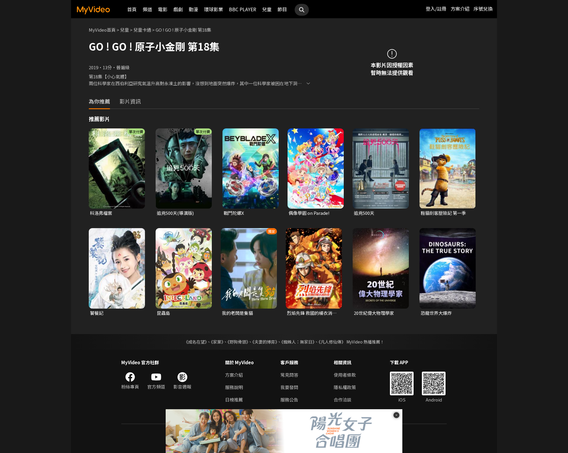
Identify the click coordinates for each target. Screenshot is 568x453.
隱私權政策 (345, 387)
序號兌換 (483, 8)
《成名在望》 (195, 342)
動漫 (193, 9)
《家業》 (217, 342)
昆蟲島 (163, 313)
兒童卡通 (142, 30)
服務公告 (289, 399)
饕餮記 (96, 313)
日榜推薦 (234, 399)
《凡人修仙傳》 (332, 342)
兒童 (267, 9)
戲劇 (178, 9)
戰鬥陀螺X (234, 213)
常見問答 (289, 375)
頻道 (147, 9)
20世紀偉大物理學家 (374, 313)
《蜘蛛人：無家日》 (297, 342)
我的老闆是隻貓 (237, 313)
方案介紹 (460, 8)
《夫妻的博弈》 (264, 342)
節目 (282, 9)
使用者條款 (345, 375)
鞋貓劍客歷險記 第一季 (443, 213)
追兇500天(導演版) (175, 213)
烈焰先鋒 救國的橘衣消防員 (312, 313)
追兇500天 (364, 213)
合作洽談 (342, 399)
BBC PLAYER (242, 9)
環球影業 (213, 9)
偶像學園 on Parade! (309, 213)
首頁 (132, 9)
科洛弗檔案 (101, 213)
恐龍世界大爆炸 (436, 313)
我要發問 (289, 387)
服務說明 (234, 387)
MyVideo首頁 (102, 30)
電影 (162, 9)
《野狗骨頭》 (237, 342)
